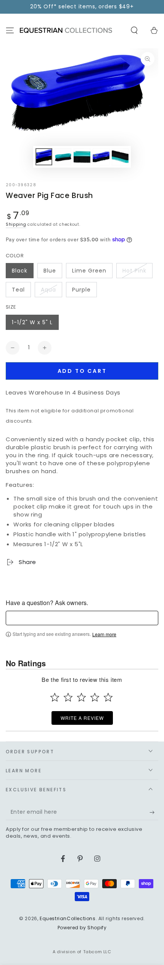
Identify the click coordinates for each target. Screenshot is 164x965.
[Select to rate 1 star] (55, 697)
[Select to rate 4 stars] (95, 697)
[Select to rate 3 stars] (81, 697)
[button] (134, 30)
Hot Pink (134, 270)
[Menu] (10, 30)
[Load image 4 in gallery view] (101, 156)
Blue (49, 270)
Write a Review (82, 718)
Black (19, 270)
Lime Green (89, 270)
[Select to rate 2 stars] (68, 697)
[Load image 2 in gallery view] (63, 156)
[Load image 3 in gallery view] (82, 156)
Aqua (48, 289)
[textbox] (82, 618)
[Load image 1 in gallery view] (43, 156)
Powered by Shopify (82, 928)
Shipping (16, 224)
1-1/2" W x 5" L (32, 322)
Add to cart (82, 371)
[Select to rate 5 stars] (108, 697)
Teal (18, 289)
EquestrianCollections (68, 918)
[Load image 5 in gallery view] (120, 156)
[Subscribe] (154, 812)
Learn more (104, 634)
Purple (81, 289)
